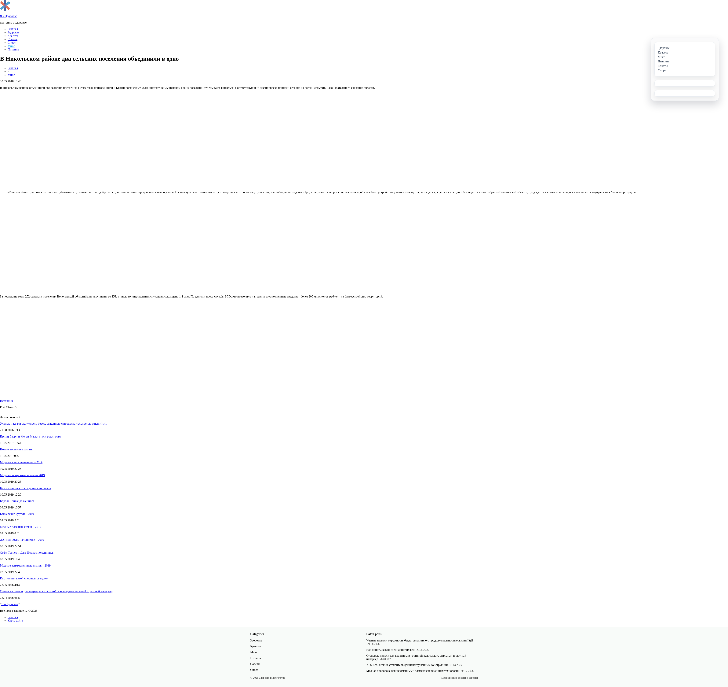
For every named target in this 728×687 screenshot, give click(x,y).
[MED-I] (5, 10)
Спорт (12, 42)
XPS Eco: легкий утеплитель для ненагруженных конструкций (407, 665)
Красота (13, 35)
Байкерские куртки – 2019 (17, 513)
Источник (6, 400)
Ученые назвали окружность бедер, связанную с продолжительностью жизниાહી (53, 423)
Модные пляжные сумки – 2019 (20, 526)
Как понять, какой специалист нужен (24, 578)
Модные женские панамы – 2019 (21, 462)
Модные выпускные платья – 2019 (22, 475)
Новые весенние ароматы (16, 449)
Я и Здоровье (9, 604)
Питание (13, 49)
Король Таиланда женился (17, 501)
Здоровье (13, 32)
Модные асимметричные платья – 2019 (25, 565)
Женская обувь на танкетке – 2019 (22, 539)
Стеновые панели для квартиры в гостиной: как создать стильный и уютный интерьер (56, 591)
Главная (13, 29)
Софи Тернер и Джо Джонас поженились (26, 552)
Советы (12, 39)
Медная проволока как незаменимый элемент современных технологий (413, 670)
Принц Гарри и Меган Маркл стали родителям (30, 436)
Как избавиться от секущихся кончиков (25, 488)
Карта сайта (15, 620)
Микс (11, 46)
